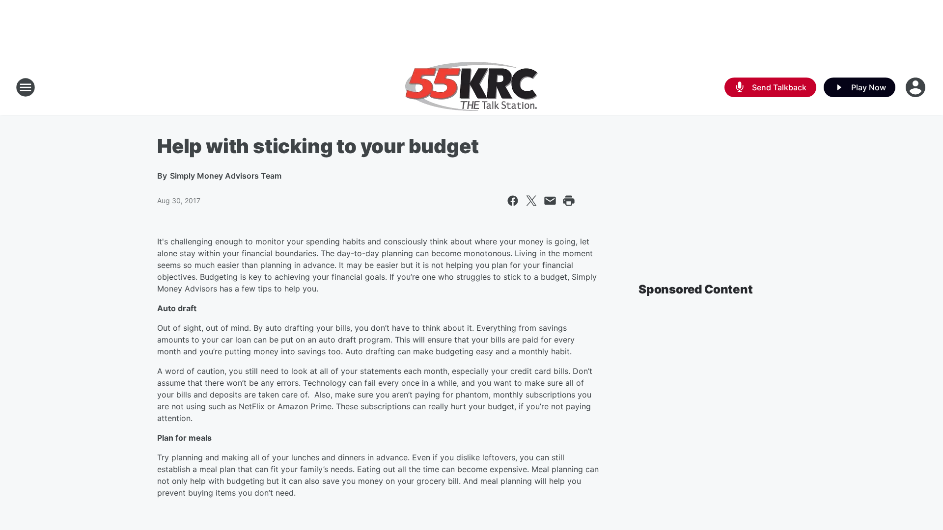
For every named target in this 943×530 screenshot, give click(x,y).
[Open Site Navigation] (25, 87)
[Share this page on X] (531, 201)
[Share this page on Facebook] (513, 201)
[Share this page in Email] (550, 201)
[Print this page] (569, 201)
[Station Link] (471, 87)
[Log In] (916, 87)
